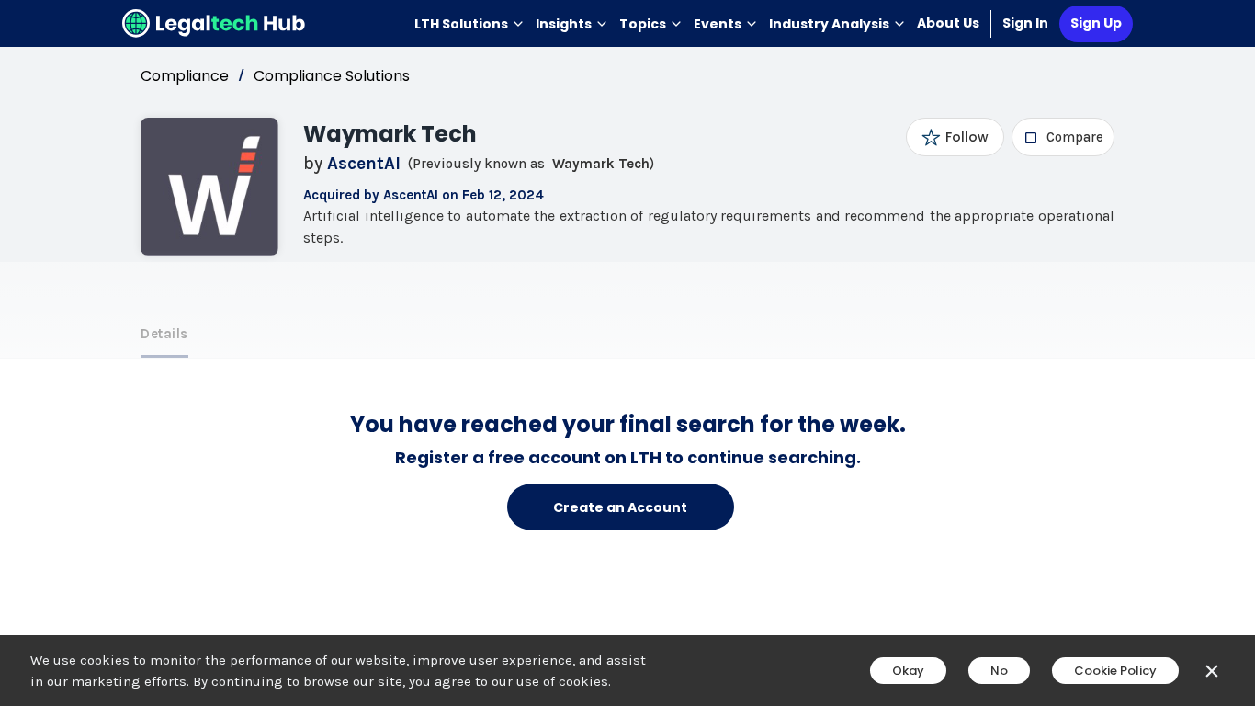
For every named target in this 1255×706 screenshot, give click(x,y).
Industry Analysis (829, 24)
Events (717, 24)
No (999, 670)
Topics (642, 24)
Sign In (1025, 23)
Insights (564, 24)
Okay (908, 670)
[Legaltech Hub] (214, 23)
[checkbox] (1063, 137)
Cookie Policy (1115, 670)
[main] (627, 353)
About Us (948, 23)
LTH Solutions (461, 24)
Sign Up (1096, 23)
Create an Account (620, 506)
